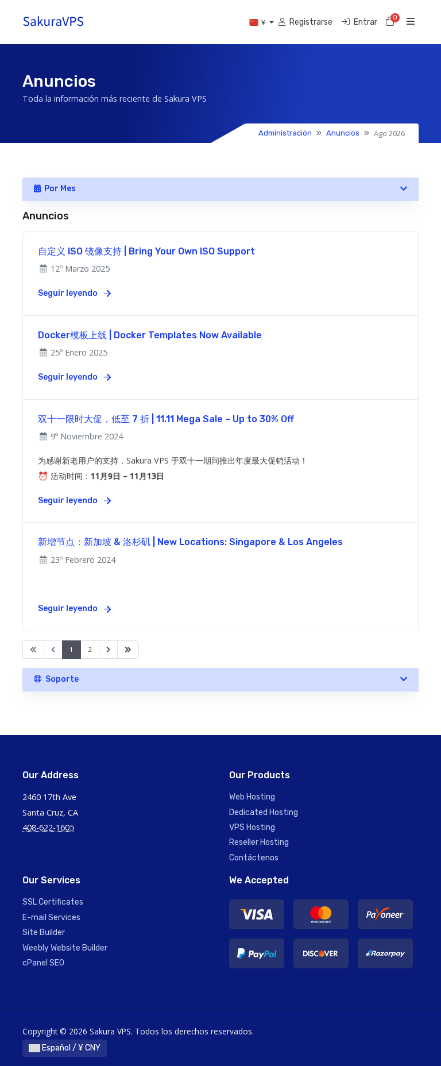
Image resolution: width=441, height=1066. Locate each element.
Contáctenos (253, 858)
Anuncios (342, 133)
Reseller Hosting (259, 842)
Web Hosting (252, 797)
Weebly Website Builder (64, 948)
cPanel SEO (43, 963)
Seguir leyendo (68, 293)
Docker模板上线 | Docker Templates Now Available (150, 335)
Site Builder (43, 932)
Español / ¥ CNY (70, 1048)
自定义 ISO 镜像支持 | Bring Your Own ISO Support (146, 251)
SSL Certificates (52, 902)
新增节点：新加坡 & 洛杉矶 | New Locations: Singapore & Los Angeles (190, 541)
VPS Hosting (252, 827)
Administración (285, 133)
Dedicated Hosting (263, 812)
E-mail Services (51, 917)
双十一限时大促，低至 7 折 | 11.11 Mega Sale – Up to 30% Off (166, 419)
